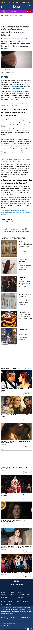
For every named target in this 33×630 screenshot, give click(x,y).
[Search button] (30, 6)
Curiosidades (6, 221)
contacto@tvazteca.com (21, 600)
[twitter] (11, 585)
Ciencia (14, 221)
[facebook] (19, 585)
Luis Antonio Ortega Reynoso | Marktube (16, 74)
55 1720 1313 (19, 601)
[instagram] (14, 585)
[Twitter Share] (5, 77)
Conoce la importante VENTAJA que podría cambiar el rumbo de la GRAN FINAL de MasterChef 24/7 (25, 278)
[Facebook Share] (2, 77)
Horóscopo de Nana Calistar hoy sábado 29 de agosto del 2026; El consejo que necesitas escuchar (25, 243)
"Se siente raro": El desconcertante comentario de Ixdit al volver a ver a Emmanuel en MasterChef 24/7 (25, 331)
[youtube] (17, 585)
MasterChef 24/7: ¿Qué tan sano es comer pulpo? (24, 313)
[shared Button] (7, 77)
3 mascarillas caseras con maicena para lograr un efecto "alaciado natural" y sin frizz (25, 260)
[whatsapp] (22, 585)
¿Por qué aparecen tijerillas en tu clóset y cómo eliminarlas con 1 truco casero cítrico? (25, 296)
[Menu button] (3, 6)
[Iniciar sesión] (31, 2)
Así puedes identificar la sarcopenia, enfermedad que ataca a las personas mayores (15, 212)
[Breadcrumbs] (3, 15)
